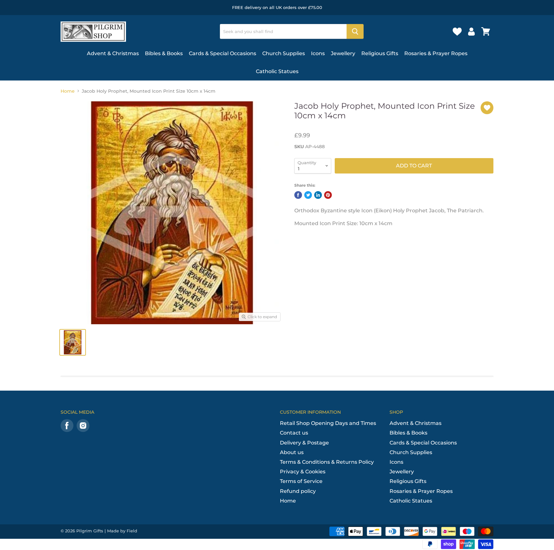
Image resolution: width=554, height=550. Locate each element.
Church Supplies (283, 53)
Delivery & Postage (304, 443)
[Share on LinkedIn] (318, 195)
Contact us (294, 433)
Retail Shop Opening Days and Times (328, 423)
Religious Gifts (379, 53)
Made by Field (122, 530)
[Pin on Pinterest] (328, 195)
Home (68, 91)
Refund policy (298, 491)
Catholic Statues (277, 71)
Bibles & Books (164, 53)
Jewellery (343, 53)
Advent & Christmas (113, 53)
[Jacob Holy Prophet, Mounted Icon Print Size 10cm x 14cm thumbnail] (72, 342)
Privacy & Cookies (302, 472)
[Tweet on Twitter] (308, 195)
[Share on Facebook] (298, 195)
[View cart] (485, 31)
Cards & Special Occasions (222, 53)
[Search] (355, 31)
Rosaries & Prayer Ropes (435, 53)
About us (292, 452)
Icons (318, 53)
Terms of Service (301, 481)
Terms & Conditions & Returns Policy (327, 462)
